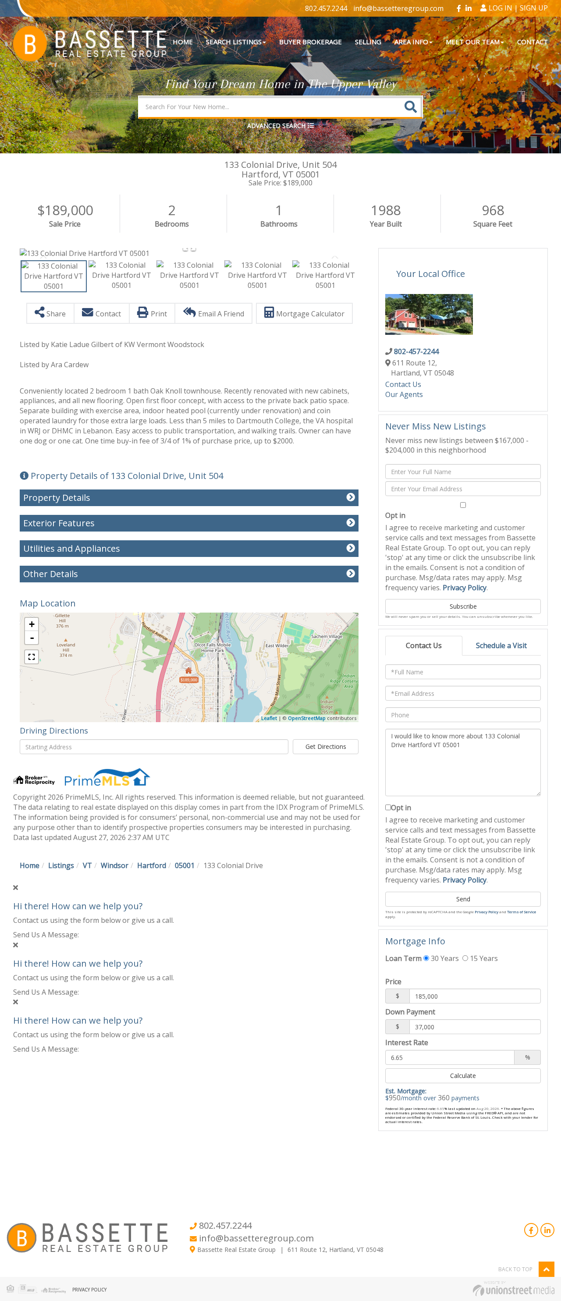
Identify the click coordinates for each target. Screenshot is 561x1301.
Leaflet (269, 718)
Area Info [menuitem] (411, 41)
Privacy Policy (464, 587)
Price (393, 981)
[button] (410, 106)
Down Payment (410, 1012)
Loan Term (403, 958)
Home (29, 865)
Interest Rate (406, 1042)
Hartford (151, 865)
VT (87, 865)
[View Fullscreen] (31, 656)
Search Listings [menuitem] (234, 41)
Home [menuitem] (183, 41)
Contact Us (403, 384)
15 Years (483, 958)
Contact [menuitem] (532, 41)
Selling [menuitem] (368, 41)
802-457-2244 (416, 351)
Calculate (463, 1075)
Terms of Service (521, 911)
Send (463, 899)
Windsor (114, 865)
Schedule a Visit (501, 645)
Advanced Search (276, 125)
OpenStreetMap (307, 718)
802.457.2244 (326, 8)
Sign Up (534, 8)
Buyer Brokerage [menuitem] (310, 41)
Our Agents (404, 394)
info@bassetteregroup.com (398, 8)
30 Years (444, 958)
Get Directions (325, 746)
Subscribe (463, 606)
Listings (61, 865)
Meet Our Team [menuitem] (473, 41)
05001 (185, 865)
